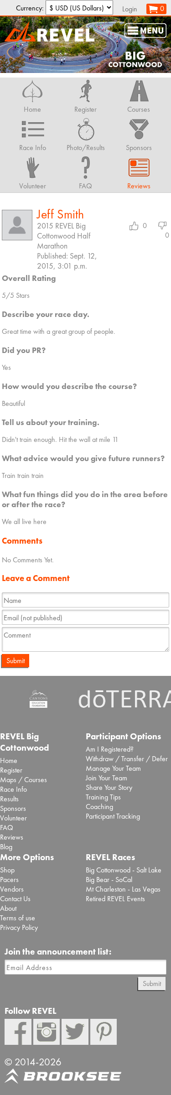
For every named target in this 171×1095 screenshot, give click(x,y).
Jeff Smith (60, 214)
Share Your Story (109, 787)
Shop (7, 870)
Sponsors (13, 808)
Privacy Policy (19, 927)
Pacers (9, 879)
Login (129, 9)
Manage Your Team (113, 768)
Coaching (99, 806)
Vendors (12, 889)
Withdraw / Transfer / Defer (127, 758)
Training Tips (103, 797)
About (8, 908)
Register (11, 770)
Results (9, 799)
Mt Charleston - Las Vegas (123, 889)
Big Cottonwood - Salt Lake (123, 870)
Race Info (13, 789)
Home (8, 760)
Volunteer (13, 818)
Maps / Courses (23, 779)
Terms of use (17, 918)
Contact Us (15, 898)
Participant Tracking (113, 816)
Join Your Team (106, 778)
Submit (15, 660)
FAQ (6, 827)
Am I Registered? (110, 749)
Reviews (11, 837)
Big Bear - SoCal (109, 879)
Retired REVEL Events (115, 898)
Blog (6, 846)
